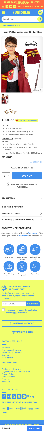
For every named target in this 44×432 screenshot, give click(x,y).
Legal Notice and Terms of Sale (16, 371)
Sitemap (5, 379)
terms (14, 312)
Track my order (24, 332)
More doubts (7, 358)
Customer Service (23, 323)
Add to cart (34, 428)
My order (6, 347)
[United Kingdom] (4, 396)
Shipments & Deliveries (12, 352)
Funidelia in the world (11, 369)
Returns (5, 355)
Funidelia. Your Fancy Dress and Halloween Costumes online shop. (21, 12)
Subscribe (32, 304)
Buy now (27, 175)
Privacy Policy (8, 374)
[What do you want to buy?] (3, 12)
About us (6, 382)
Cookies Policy (8, 376)
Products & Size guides (12, 350)
